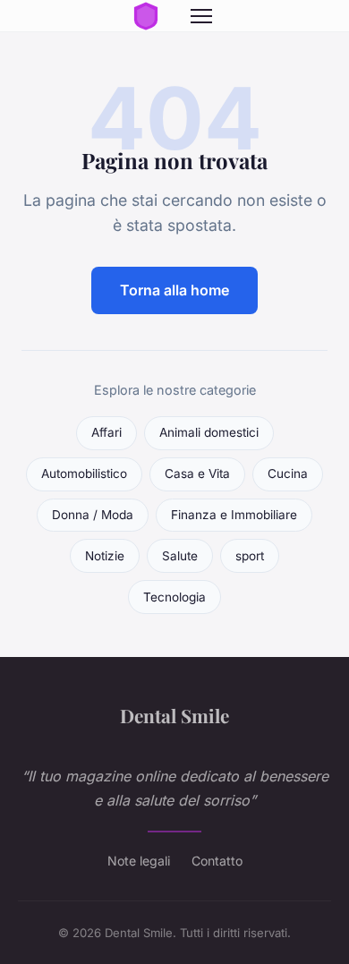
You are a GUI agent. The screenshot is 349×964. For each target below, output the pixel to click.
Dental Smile (174, 715)
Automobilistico (84, 473)
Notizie (104, 556)
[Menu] (201, 16)
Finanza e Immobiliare (234, 515)
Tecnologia (174, 597)
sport (249, 556)
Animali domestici (209, 432)
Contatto (217, 860)
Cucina (288, 473)
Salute (180, 556)
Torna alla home (174, 290)
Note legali (138, 860)
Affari (106, 432)
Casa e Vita (197, 473)
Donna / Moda (92, 515)
